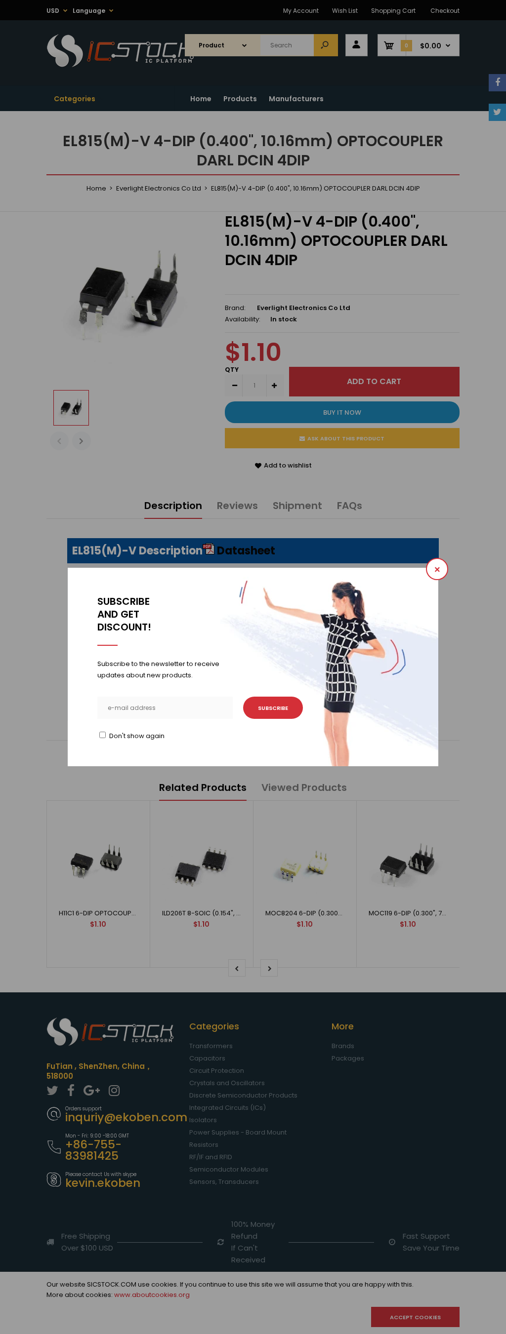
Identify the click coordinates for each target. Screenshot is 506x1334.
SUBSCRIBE (273, 708)
